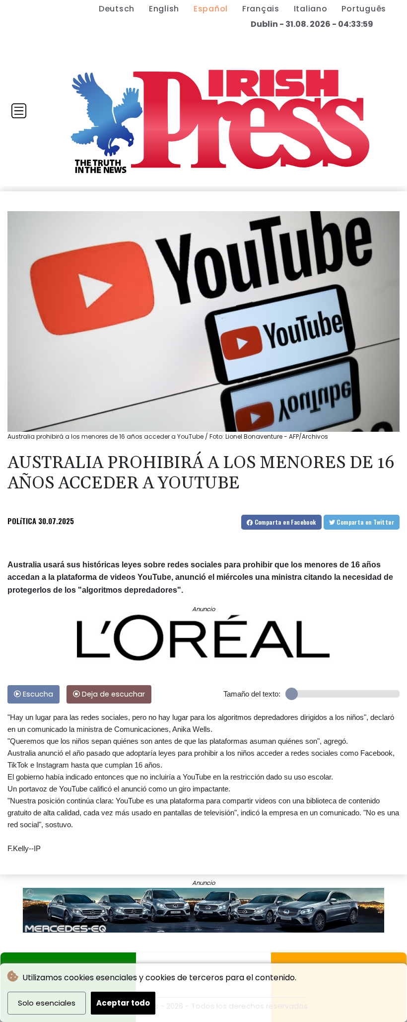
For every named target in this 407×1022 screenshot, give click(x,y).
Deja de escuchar (112, 694)
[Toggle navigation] (19, 111)
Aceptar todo (123, 1003)
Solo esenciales (46, 1003)
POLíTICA (21, 520)
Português (363, 8)
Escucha (37, 694)
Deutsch (117, 8)
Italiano (311, 8)
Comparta (284, 522)
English (164, 8)
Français (260, 8)
